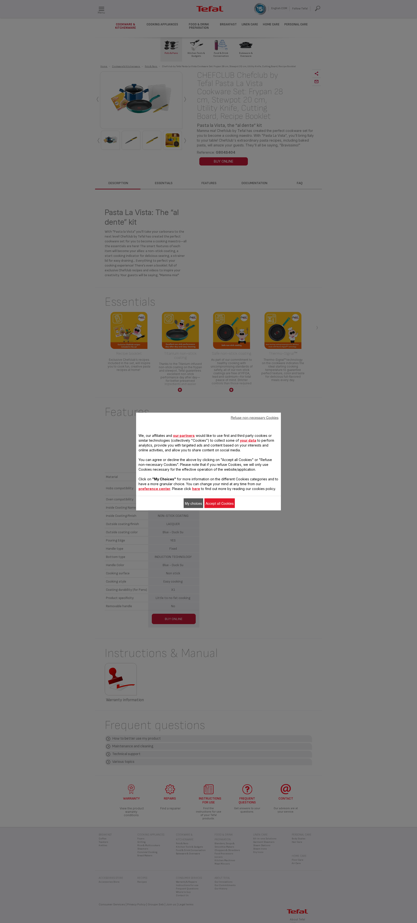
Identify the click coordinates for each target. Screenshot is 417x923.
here (196, 489)
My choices (193, 503)
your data (248, 440)
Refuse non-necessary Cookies (254, 417)
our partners (184, 435)
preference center (154, 489)
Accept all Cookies (220, 503)
